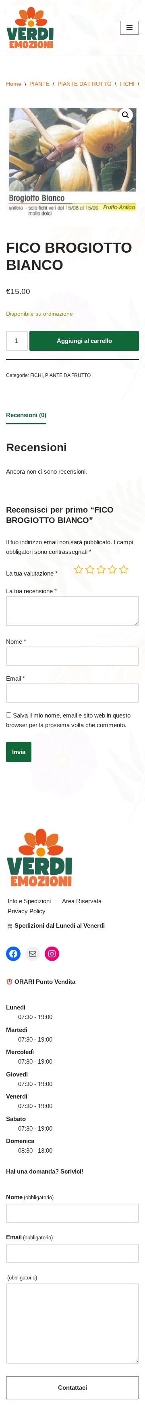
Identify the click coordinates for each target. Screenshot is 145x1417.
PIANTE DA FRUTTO (85, 84)
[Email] (32, 954)
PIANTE (39, 84)
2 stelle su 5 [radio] (90, 569)
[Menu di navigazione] (129, 27)
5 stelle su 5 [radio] (123, 569)
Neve (39, 1408)
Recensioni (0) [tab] (26, 415)
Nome (16, 641)
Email (15, 678)
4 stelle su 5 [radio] (112, 569)
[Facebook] (13, 954)
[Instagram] (52, 954)
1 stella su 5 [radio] (78, 569)
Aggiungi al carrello (84, 340)
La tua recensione (31, 591)
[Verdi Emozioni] (30, 28)
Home (13, 84)
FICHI (127, 84)
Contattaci (72, 1387)
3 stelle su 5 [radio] (101, 569)
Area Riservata (82, 901)
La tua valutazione (32, 573)
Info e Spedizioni (29, 901)
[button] (125, 115)
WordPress (99, 1408)
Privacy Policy (27, 911)
